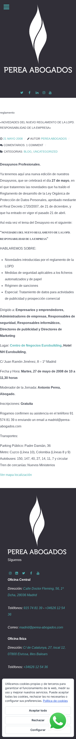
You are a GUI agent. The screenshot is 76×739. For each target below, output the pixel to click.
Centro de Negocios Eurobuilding (36, 345)
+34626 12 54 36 (36, 667)
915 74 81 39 (33, 608)
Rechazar (38, 720)
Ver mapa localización (16, 475)
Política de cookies (55, 700)
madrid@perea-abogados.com (41, 627)
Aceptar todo (38, 710)
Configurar (38, 730)
